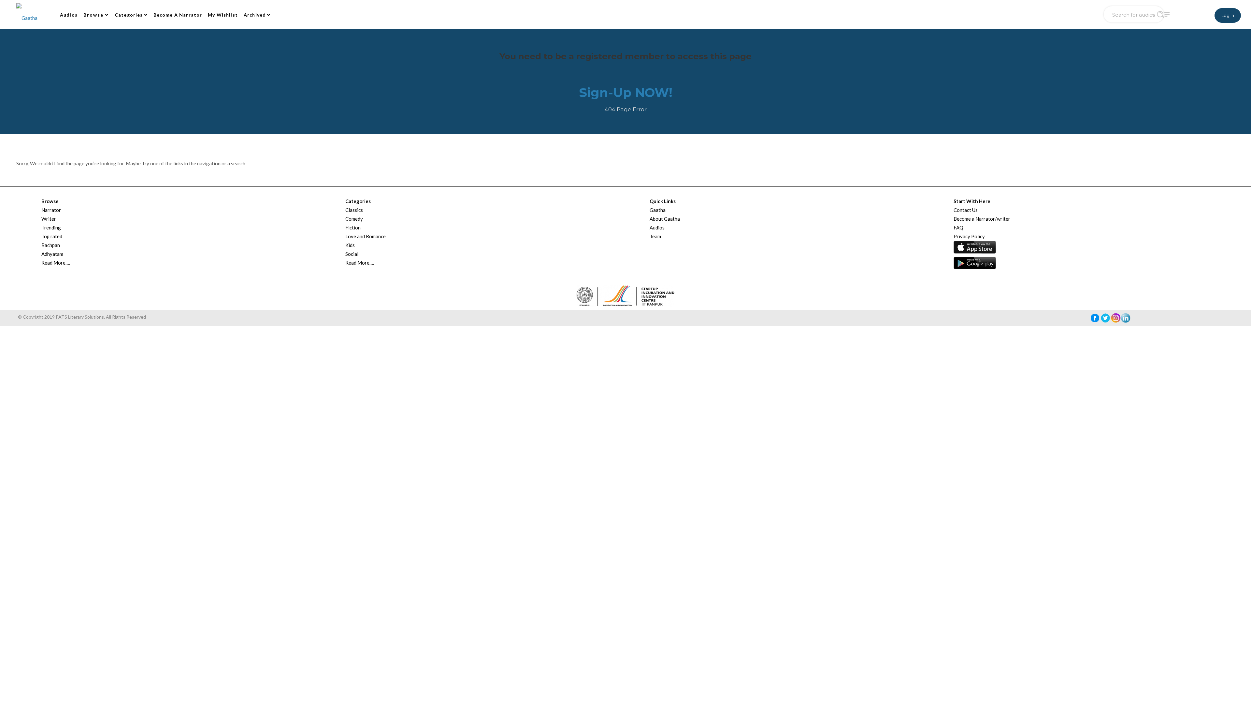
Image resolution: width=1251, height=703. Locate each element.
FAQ (958, 227)
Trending (51, 227)
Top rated (51, 236)
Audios (69, 15)
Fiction (353, 227)
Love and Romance (365, 236)
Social (351, 254)
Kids (350, 245)
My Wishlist (223, 15)
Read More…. (55, 263)
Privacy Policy (969, 236)
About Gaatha (665, 219)
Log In (1227, 15)
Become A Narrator (177, 15)
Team (655, 236)
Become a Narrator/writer (982, 219)
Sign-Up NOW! (625, 92)
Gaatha (658, 210)
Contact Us (966, 210)
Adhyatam (52, 254)
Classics (354, 210)
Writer (48, 219)
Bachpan (50, 245)
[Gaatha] (26, 14)
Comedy (354, 219)
